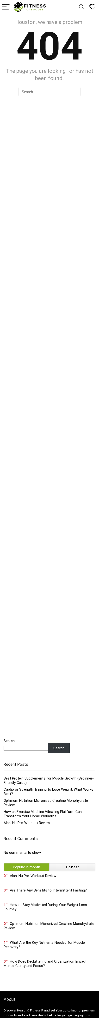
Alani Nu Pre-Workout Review (27, 823)
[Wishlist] (92, 7)
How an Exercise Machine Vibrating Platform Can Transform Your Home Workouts (43, 814)
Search (9, 741)
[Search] (81, 7)
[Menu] (6, 7)
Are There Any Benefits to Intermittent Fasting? (48, 890)
